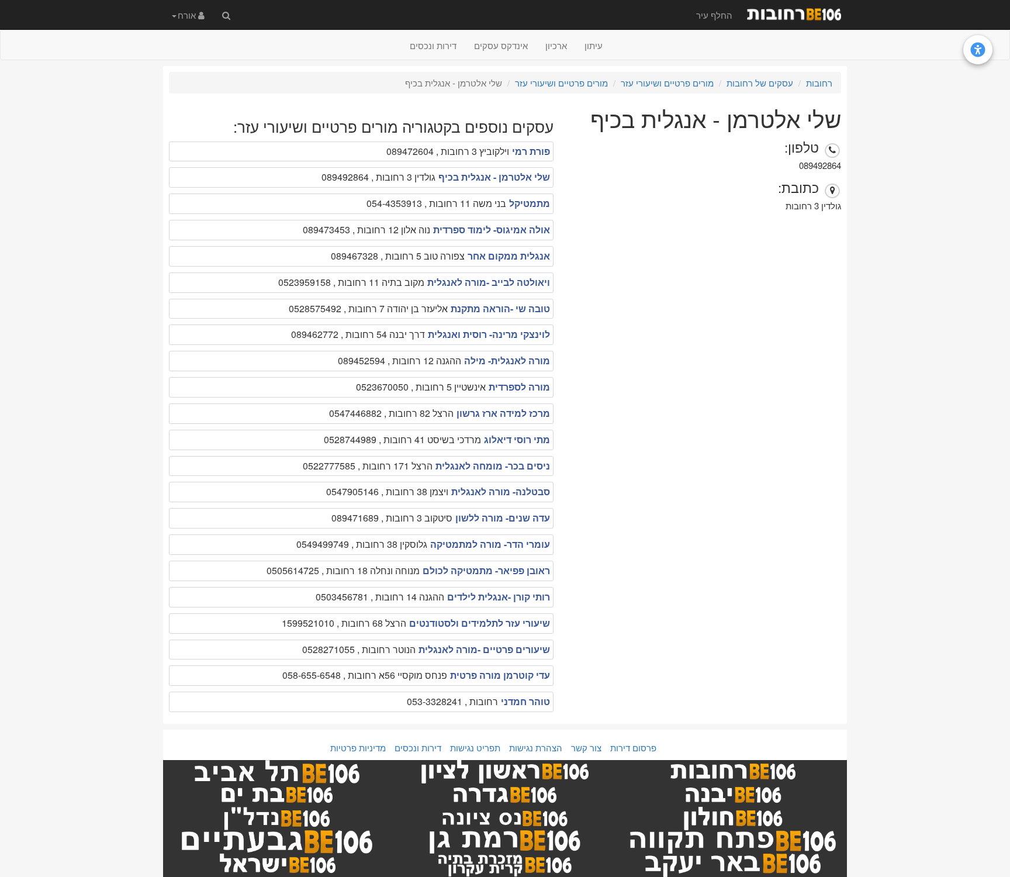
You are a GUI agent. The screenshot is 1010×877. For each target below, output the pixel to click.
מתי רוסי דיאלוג (517, 439)
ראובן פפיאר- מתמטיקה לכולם (486, 570)
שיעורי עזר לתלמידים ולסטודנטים (479, 623)
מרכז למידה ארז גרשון (503, 413)
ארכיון (556, 45)
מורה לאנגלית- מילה (507, 360)
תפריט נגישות (475, 747)
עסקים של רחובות (760, 83)
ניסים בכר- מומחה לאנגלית (492, 465)
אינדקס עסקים (501, 45)
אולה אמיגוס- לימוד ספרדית (491, 229)
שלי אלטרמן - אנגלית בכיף (494, 177)
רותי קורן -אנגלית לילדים (498, 596)
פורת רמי (531, 151)
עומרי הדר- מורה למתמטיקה (490, 544)
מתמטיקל (529, 203)
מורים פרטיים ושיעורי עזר (667, 83)
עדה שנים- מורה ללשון (502, 517)
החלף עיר (714, 15)
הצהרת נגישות (535, 747)
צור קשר (586, 747)
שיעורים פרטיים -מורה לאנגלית (484, 649)
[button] (188, 14)
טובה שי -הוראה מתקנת (500, 308)
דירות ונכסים (433, 45)
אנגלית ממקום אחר (509, 256)
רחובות (819, 83)
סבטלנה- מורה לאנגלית (500, 491)
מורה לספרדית (519, 386)
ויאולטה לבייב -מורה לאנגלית (488, 282)
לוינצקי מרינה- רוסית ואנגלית (489, 334)
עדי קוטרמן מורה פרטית (500, 675)
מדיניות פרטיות (358, 747)
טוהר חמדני (525, 701)
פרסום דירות (633, 747)
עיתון (593, 45)
